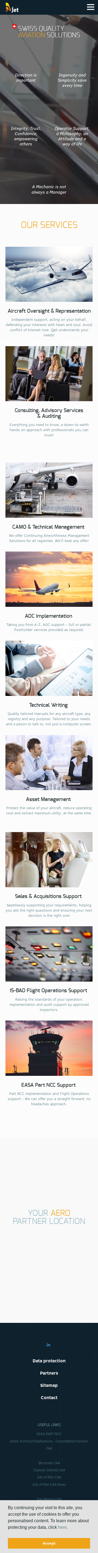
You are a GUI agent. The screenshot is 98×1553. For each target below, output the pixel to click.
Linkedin (48, 1344)
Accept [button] (49, 1543)
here (62, 1527)
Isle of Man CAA (49, 1477)
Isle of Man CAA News (49, 1484)
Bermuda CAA (49, 1462)
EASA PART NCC (49, 1433)
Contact (49, 1397)
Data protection (49, 1360)
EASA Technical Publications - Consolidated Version (49, 1441)
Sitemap (49, 1385)
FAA (49, 1448)
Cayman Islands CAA (49, 1469)
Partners (49, 1373)
